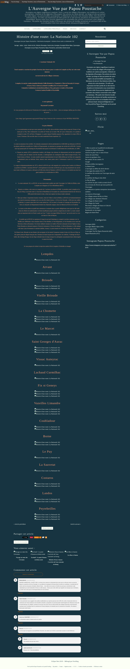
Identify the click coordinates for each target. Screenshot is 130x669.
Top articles (55, 666)
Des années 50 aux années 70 (94, 159)
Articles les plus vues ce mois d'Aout (96, 152)
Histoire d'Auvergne (41, 45)
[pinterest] (81, 5)
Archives (73, 29)
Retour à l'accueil (47, 528)
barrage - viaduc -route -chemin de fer (25, 45)
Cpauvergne (76, 45)
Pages (65, 29)
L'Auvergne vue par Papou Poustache (35, 48)
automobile (59, 48)
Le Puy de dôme (90, 180)
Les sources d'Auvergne (92, 194)
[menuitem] (27, 29)
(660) (90, 224)
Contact (82, 29)
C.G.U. (75, 666)
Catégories (37, 29)
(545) (91, 229)
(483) (98, 231)
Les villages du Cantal (92, 203)
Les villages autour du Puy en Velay (96, 196)
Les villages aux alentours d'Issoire (96, 199)
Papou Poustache (50, 48)
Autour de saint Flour (92, 155)
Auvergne (57, 45)
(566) (94, 226)
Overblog (76, 661)
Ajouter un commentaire (28, 574)
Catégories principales (52, 29)
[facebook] (75, 5)
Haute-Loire (50, 45)
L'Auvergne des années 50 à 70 (95, 171)
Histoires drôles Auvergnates (94, 164)
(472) (92, 233)
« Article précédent (20, 524)
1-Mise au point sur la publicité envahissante (99, 148)
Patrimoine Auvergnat (43, 41)
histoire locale (66, 48)
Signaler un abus (68, 666)
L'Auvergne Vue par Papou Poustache (65, 8)
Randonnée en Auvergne (93, 210)
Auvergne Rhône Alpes (66, 45)
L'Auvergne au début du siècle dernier (97, 169)
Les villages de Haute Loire (93, 201)
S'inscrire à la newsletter (21, 542)
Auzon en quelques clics (93, 157)
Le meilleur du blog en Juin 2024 (95, 178)
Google (87, 162)
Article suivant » (75, 524)
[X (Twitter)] (78, 5)
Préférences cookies (98, 666)
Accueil (27, 29)
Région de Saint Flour (92, 212)
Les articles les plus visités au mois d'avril (98, 182)
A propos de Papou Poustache (94, 150)
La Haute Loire (90, 166)
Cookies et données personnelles (85, 666)
